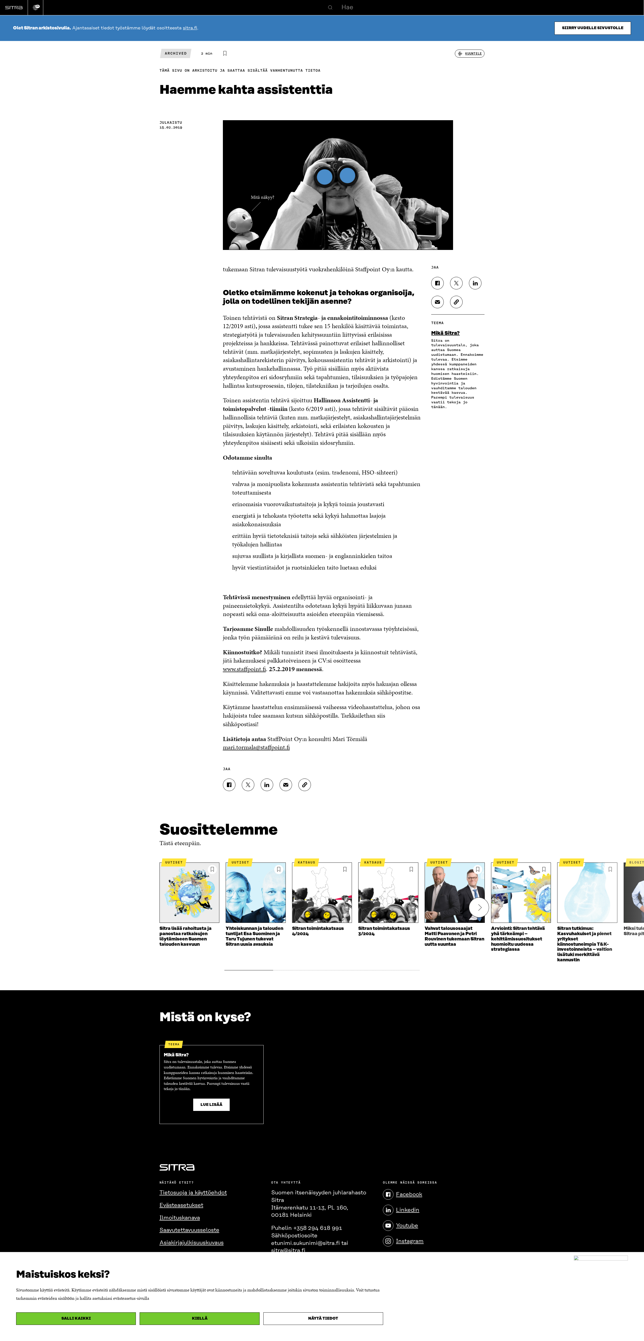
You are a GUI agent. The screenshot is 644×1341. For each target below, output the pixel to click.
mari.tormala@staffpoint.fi (256, 747)
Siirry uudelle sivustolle (592, 28)
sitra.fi (190, 28)
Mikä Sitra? (445, 333)
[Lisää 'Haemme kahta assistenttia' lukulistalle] (224, 53)
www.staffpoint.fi (244, 669)
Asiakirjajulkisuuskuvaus (191, 1243)
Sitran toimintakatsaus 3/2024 (384, 931)
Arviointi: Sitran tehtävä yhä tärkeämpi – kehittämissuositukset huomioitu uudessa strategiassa (518, 939)
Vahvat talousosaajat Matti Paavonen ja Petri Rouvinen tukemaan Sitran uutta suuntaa (454, 936)
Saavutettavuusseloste (189, 1230)
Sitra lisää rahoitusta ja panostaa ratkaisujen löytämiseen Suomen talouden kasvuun (185, 936)
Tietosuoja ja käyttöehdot (193, 1193)
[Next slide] (479, 907)
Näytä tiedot (323, 1318)
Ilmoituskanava (179, 1218)
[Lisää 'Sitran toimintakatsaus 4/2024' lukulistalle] (344, 869)
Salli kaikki (76, 1318)
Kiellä (200, 1318)
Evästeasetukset (181, 1205)
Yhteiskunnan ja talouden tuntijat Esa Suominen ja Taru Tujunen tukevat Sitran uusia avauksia (254, 936)
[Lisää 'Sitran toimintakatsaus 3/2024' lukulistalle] (411, 869)
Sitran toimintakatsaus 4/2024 (318, 931)
